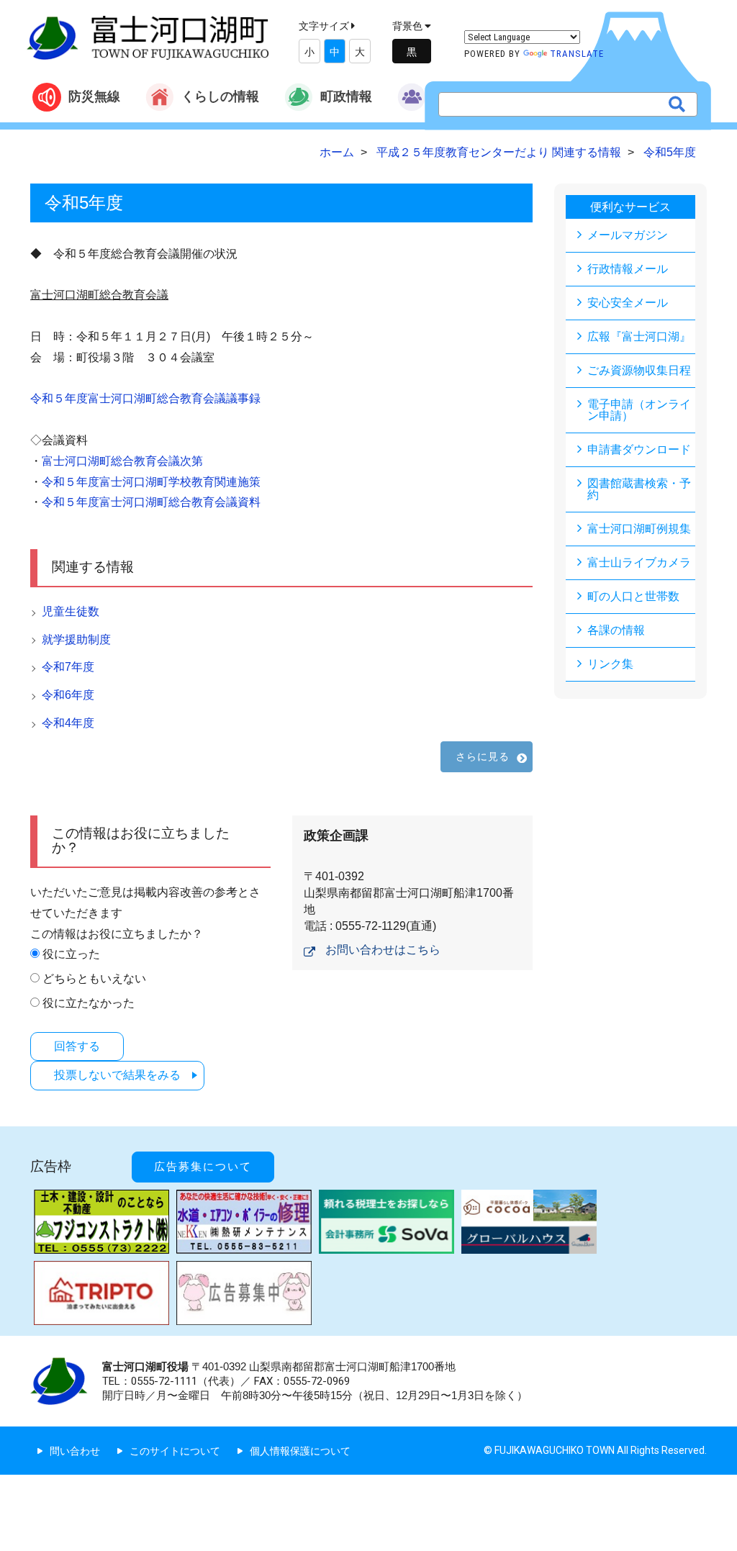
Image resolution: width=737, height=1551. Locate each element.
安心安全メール (627, 303)
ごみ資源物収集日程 (639, 370)
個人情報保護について (300, 1451)
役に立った (71, 954)
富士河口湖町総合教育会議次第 (122, 461)
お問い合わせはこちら (382, 950)
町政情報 (346, 96)
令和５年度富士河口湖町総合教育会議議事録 (145, 398)
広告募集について (203, 1166)
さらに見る (483, 756)
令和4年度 (68, 723)
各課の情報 (616, 630)
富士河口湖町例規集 (639, 529)
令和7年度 (68, 667)
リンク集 (610, 664)
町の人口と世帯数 (633, 596)
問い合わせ (75, 1451)
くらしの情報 (220, 96)
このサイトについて (175, 1451)
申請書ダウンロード (639, 449)
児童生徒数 (70, 611)
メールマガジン (627, 235)
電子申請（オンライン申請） (639, 410)
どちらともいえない (94, 978)
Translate (577, 53)
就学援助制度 (76, 639)
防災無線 (94, 96)
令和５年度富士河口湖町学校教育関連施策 (151, 482)
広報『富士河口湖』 (639, 336)
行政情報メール (627, 269)
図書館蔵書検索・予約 (639, 489)
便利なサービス (630, 207)
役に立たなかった (88, 1003)
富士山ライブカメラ (639, 562)
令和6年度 (68, 695)
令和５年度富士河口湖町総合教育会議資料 (151, 502)
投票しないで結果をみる (117, 1075)
